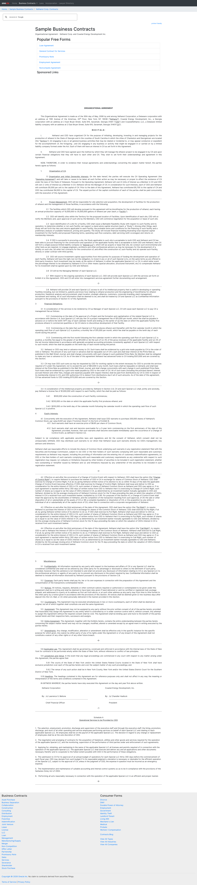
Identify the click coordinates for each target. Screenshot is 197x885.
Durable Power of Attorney (111, 805)
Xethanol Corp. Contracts (47, 9)
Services (5, 860)
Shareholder (7, 865)
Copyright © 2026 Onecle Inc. (15, 876)
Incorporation (51, 3)
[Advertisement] (98, 91)
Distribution (7, 813)
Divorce (103, 800)
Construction (7, 808)
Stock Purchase (8, 868)
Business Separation (10, 802)
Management (7, 838)
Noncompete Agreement (50, 68)
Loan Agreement (46, 45)
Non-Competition (9, 846)
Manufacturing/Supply (11, 841)
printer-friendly (157, 23)
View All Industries (108, 842)
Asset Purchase (8, 800)
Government (105, 811)
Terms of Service (9, 882)
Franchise (6, 819)
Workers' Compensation (110, 830)
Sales (4, 857)
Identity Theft (106, 813)
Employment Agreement (49, 62)
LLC (3, 832)
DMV (102, 802)
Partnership (7, 852)
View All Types (106, 839)
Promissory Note (46, 57)
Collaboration (7, 805)
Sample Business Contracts (21, 9)
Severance (6, 863)
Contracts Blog (106, 834)
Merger (5, 843)
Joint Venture (7, 824)
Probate (103, 827)
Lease (4, 827)
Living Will (104, 819)
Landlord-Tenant (107, 816)
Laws (41, 3)
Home (14, 3)
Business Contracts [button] (27, 3)
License (5, 830)
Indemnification (8, 821)
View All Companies (108, 844)
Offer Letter (7, 849)
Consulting (6, 811)
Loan (4, 835)
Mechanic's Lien (107, 821)
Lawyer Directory (66, 3)
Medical (103, 824)
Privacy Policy (24, 882)
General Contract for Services (52, 51)
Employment (7, 816)
